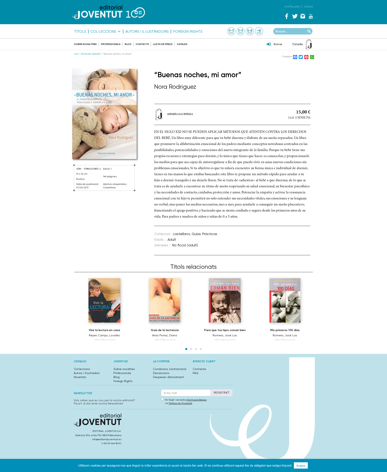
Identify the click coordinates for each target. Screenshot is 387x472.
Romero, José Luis (225, 335)
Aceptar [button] (300, 465)
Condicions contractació (169, 369)
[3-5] (240, 31)
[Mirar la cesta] (309, 44)
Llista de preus (163, 44)
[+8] (259, 31)
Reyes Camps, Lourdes (104, 335)
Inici (76, 53)
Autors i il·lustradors (147, 31)
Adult (171, 239)
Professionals (111, 44)
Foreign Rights (187, 31)
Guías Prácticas (204, 234)
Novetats (80, 377)
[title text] (108, 12)
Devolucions (161, 373)
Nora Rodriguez (175, 86)
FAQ (195, 373)
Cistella (297, 44)
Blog (128, 44)
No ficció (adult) (185, 245)
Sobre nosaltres (85, 44)
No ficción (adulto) (90, 53)
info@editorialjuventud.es (106, 439)
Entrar (278, 44)
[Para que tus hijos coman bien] (225, 300)
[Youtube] (311, 16)
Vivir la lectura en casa (104, 330)
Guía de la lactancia (165, 330)
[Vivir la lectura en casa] (104, 300)
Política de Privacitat (180, 403)
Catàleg (182, 44)
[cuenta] (269, 45)
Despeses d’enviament (168, 377)
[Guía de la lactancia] (164, 300)
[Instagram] (303, 16)
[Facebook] (287, 16)
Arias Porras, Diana (164, 335)
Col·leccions (103, 31)
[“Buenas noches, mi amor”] (104, 114)
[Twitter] (295, 16)
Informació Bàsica (196, 399)
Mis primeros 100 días (285, 330)
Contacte (142, 44)
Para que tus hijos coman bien (225, 330)
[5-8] (249, 31)
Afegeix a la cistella (180, 114)
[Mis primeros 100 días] (284, 300)
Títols (80, 31)
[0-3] (231, 31)
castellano (181, 234)
